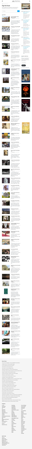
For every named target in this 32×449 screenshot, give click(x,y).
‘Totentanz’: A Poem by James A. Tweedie (15, 96)
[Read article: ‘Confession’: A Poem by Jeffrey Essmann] (6, 118)
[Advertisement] (25, 117)
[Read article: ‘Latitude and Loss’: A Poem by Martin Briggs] (6, 29)
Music (12, 421)
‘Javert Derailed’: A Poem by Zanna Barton (15, 200)
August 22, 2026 (17, 18)
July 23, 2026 (16, 350)
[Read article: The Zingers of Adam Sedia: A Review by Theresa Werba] (6, 135)
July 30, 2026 (16, 258)
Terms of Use (4, 445)
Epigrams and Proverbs (5, 419)
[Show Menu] (2, 1)
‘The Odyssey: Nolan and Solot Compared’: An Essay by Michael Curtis (15, 69)
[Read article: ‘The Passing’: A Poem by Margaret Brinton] (6, 276)
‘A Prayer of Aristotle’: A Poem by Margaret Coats (9, 382)
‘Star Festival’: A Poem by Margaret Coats (15, 51)
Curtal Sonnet (23, 408)
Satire (22, 418)
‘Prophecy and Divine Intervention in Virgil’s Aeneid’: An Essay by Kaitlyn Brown (15, 322)
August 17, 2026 (17, 70)
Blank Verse (3, 410)
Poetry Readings (23, 410)
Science (22, 419)
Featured (3, 423)
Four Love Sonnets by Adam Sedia (7, 398)
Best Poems (3, 409)
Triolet (22, 431)
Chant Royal (3, 411)
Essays (3, 420)
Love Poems (13, 420)
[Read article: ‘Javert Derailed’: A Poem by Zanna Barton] (6, 203)
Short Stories (23, 422)
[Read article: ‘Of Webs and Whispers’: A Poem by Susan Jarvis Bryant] (6, 283)
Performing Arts (14, 423)
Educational (3, 417)
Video (22, 432)
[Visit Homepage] (16, 1)
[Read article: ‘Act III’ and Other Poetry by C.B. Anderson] (6, 38)
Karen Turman (25, 19)
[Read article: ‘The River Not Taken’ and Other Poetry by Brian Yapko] (6, 90)
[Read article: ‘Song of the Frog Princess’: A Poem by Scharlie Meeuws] (6, 62)
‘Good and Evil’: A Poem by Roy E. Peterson (8, 393)
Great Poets (13, 405)
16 (11, 37)
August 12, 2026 (17, 143)
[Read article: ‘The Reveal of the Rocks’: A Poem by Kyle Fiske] (6, 351)
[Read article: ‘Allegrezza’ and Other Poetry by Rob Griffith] (6, 309)
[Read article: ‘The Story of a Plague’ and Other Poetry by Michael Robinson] (6, 195)
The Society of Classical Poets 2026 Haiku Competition (26, 47)
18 (11, 28)
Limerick (13, 419)
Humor (12, 431)
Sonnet (22, 424)
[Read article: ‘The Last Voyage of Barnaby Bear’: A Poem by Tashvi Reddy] (6, 333)
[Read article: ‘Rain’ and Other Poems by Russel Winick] (6, 188)
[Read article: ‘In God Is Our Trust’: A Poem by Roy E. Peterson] (6, 109)
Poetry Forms (23, 407)
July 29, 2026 (16, 275)
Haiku (22, 409)
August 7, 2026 (17, 186)
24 (19, 275)
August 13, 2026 (17, 125)
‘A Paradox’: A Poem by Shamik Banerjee (15, 142)
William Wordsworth (14, 416)
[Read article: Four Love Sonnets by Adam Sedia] (6, 251)
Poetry (12, 424)
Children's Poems (14, 426)
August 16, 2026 (17, 89)
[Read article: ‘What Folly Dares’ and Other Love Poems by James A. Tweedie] (6, 301)
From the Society (4, 424)
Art (2, 408)
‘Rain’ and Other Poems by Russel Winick (15, 185)
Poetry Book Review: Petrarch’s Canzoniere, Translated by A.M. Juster (15, 289)
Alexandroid (3, 406)
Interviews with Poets (4, 421)
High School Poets (14, 430)
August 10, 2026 (17, 161)
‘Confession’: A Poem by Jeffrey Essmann (15, 116)
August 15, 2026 (17, 97)
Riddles (12, 432)
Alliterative (3, 407)
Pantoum (13, 422)
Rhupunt (22, 411)
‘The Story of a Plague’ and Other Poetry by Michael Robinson (11, 389)
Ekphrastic (13, 428)
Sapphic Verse (23, 417)
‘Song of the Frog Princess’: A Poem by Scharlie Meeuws (10, 369)
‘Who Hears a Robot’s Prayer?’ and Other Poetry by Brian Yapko (15, 231)
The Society (13, 18)
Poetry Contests (23, 406)
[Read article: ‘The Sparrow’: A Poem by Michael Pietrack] (6, 162)
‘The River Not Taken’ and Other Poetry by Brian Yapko (10, 373)
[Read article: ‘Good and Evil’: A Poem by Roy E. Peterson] (6, 218)
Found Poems (13, 429)
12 (11, 98)
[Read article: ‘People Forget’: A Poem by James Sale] (6, 211)
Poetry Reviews (4, 422)
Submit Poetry (4, 438)
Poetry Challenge (23, 405)
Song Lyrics (22, 423)
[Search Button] (29, 1)
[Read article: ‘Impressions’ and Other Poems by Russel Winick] (6, 341)
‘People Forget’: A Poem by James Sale (14, 208)
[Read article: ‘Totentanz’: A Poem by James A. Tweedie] (6, 99)
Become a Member (4, 439)
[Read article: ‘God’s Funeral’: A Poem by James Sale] (6, 46)
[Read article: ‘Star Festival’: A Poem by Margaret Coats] (6, 54)
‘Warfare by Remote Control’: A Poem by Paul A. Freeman (10, 401)
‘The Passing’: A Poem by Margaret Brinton (15, 274)
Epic (2, 418)
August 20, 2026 (17, 36)
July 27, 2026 (16, 300)
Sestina (22, 420)
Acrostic (3, 405)
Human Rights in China (15, 418)
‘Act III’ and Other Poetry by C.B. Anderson (15, 35)
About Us (3, 437)
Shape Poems (23, 421)
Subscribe (23, 65)
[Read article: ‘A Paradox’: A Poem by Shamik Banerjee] (6, 144)
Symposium (23, 425)
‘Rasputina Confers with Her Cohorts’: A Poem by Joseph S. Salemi (15, 257)
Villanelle (22, 433)
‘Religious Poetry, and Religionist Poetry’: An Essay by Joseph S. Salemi (15, 124)
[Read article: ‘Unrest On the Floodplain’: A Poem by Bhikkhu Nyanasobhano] (6, 19)
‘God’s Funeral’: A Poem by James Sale (15, 43)
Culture (12, 427)
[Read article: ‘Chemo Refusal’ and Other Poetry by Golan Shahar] (6, 171)
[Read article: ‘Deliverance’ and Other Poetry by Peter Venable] (6, 180)
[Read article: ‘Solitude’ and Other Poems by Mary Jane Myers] (6, 80)
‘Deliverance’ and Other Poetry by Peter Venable (9, 386)
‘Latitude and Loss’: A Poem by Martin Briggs (15, 26)
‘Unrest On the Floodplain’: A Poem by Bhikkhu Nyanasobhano (15, 17)
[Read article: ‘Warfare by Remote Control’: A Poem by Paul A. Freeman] (6, 267)
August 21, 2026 (17, 27)
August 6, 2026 (17, 194)
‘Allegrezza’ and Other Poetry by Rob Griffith (15, 306)
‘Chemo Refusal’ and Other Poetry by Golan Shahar (9, 385)
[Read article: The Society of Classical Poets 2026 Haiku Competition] (6, 242)
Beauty (12, 425)
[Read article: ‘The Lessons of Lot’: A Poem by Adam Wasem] (6, 317)
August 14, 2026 (17, 117)
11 (11, 62)
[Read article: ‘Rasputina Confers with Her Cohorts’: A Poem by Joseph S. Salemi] (6, 259)
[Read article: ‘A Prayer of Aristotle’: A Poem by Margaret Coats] (6, 153)
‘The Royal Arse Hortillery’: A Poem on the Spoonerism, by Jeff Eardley (15, 223)
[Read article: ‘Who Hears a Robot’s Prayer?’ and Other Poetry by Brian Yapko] (6, 233)
